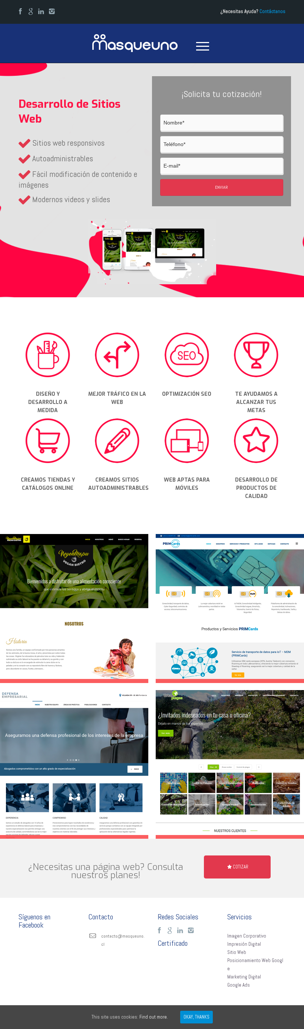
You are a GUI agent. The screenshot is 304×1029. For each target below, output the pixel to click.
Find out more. (153, 1017)
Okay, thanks (196, 1017)
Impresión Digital (244, 944)
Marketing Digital (244, 977)
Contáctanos (272, 11)
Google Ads (238, 985)
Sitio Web (236, 952)
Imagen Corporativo (246, 936)
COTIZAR (240, 867)
